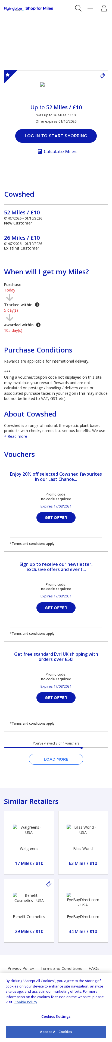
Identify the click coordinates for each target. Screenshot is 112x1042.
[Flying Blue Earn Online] (28, 9)
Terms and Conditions (61, 968)
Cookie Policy (25, 1002)
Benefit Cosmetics (29, 916)
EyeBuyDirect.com (83, 916)
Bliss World (83, 848)
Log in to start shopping (56, 135)
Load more (56, 759)
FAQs (94, 968)
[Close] (103, 982)
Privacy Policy (21, 968)
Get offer (56, 517)
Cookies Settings (55, 1016)
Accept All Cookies (56, 1031)
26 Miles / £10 (22, 237)
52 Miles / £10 (22, 212)
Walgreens (29, 848)
